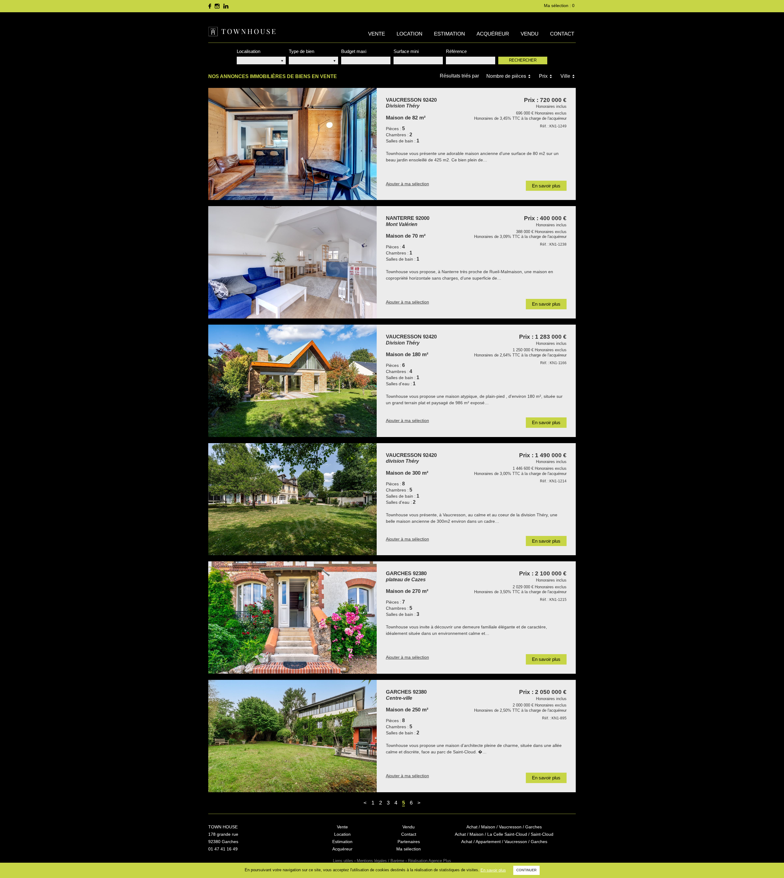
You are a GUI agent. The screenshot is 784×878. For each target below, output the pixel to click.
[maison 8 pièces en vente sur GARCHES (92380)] (292, 736)
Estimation (449, 34)
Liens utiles (343, 860)
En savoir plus (493, 870)
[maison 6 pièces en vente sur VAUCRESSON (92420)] (292, 381)
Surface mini (406, 51)
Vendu (529, 34)
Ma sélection (408, 848)
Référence (456, 51)
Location (409, 34)
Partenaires (409, 841)
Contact (562, 34)
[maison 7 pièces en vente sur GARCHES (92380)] (292, 617)
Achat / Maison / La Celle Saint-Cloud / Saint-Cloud (504, 834)
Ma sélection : (559, 5)
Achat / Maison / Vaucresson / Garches (504, 826)
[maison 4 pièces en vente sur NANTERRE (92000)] (292, 262)
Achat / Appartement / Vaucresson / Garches (504, 841)
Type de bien (301, 51)
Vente (376, 34)
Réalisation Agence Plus (429, 860)
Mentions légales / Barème (380, 860)
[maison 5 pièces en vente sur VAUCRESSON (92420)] (292, 144)
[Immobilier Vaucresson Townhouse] (242, 31)
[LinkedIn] (225, 6)
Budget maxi (353, 51)
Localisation (248, 51)
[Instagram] (217, 6)
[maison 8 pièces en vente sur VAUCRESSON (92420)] (292, 499)
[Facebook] (209, 6)
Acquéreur (493, 34)
